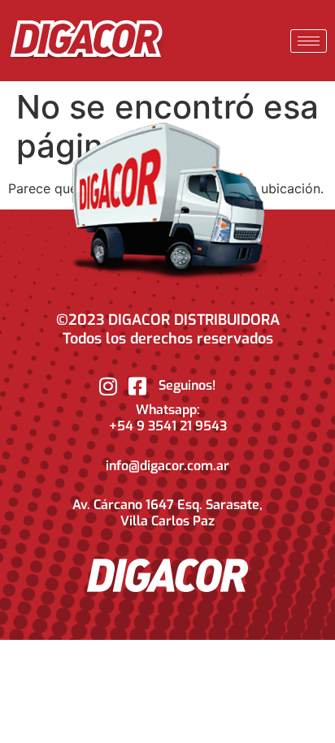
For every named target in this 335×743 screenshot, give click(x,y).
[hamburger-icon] (308, 41)
